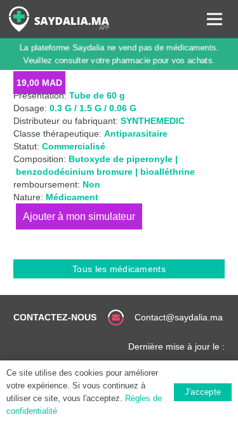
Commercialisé (73, 146)
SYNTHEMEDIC (153, 121)
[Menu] (214, 19)
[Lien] (59, 19)
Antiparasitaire (136, 133)
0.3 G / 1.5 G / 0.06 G (93, 108)
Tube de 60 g (97, 95)
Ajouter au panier (79, 216)
